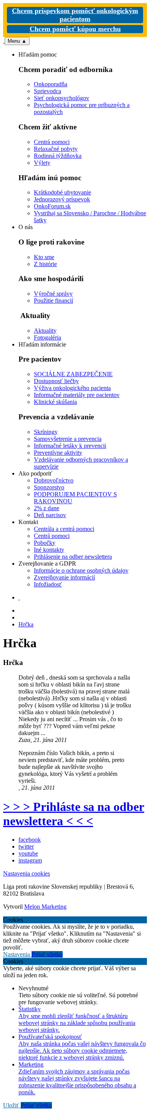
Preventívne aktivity (58, 452)
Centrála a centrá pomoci (64, 529)
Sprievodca (47, 91)
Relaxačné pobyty (56, 149)
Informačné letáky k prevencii (70, 445)
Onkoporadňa (50, 84)
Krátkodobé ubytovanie (62, 192)
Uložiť (12, 1105)
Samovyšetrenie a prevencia (68, 438)
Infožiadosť (48, 584)
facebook (29, 839)
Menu (17, 41)
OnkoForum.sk (52, 206)
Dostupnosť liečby (56, 381)
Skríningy (46, 432)
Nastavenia (17, 954)
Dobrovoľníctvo (53, 480)
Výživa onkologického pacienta (72, 388)
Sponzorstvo (49, 487)
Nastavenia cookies (26, 873)
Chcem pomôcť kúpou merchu (75, 29)
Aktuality (45, 330)
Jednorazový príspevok (62, 199)
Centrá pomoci (52, 142)
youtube (28, 853)
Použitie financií (53, 300)
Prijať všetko (47, 954)
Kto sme (44, 257)
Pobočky (44, 542)
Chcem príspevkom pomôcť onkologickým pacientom (75, 15)
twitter (26, 846)
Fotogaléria (47, 337)
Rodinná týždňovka (58, 155)
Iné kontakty (49, 549)
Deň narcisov (50, 515)
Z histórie (45, 264)
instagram (30, 860)
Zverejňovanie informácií (64, 577)
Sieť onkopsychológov (61, 98)
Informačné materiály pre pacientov (77, 395)
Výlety (42, 162)
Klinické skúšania (55, 402)
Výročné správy (53, 293)
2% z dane (46, 508)
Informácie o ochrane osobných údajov (81, 570)
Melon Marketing (45, 906)
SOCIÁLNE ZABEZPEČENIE (73, 374)
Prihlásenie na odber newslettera (73, 556)
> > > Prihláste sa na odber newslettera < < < (73, 814)
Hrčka (25, 624)
